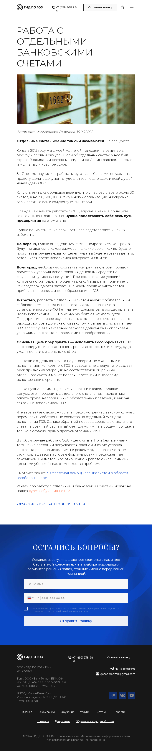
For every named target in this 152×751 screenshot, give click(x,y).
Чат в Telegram (125, 668)
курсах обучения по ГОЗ (49, 491)
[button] (100, 7)
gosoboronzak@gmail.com (117, 674)
